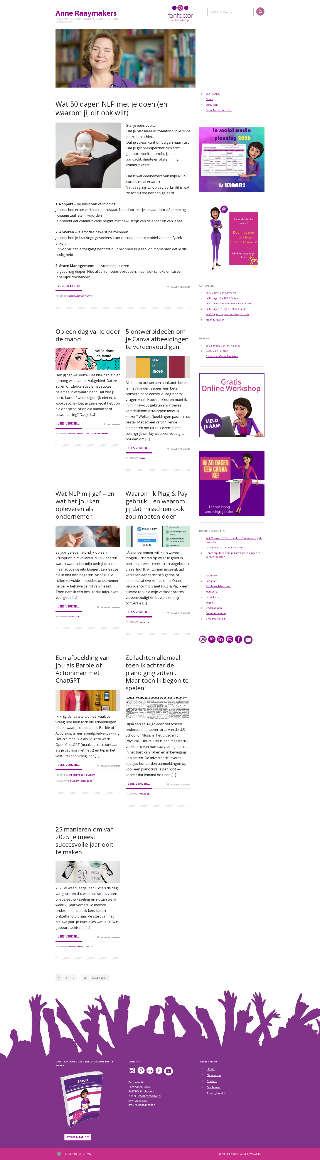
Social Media (213, 597)
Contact (212, 1081)
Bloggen (210, 602)
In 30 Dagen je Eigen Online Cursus (226, 308)
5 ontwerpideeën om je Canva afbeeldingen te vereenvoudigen (157, 339)
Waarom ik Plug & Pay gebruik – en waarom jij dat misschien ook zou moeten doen (156, 504)
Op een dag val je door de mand (88, 335)
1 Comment (114, 424)
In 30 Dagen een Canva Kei (221, 292)
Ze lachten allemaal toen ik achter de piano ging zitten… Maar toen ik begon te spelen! (157, 672)
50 (85, 977)
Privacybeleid (216, 1093)
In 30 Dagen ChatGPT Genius (222, 298)
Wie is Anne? (213, 93)
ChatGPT (91, 774)
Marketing (211, 591)
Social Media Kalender (219, 110)
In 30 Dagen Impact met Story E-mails (227, 314)
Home (211, 1069)
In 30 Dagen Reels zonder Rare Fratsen (228, 303)
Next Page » (99, 977)
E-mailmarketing (215, 618)
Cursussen (212, 104)
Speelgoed (86, 781)
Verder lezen (69, 286)
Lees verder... (69, 423)
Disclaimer (214, 1087)
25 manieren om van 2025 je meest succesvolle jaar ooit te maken (85, 840)
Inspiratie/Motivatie (81, 296)
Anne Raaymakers (88, 13)
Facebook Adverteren (218, 586)
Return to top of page (78, 1153)
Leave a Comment (180, 286)
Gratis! (209, 99)
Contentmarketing (216, 613)
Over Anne (214, 1075)
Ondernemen (100, 433)
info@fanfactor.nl (149, 1096)
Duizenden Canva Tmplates (222, 356)
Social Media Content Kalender (224, 345)
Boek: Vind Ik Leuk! (217, 350)
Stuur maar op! (78, 1137)
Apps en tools (77, 774)
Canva (142, 458)
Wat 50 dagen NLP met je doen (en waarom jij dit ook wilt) (111, 108)
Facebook (74, 616)
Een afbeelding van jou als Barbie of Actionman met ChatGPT (83, 668)
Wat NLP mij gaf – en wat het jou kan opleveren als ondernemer (85, 504)
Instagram (211, 580)
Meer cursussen (215, 319)
